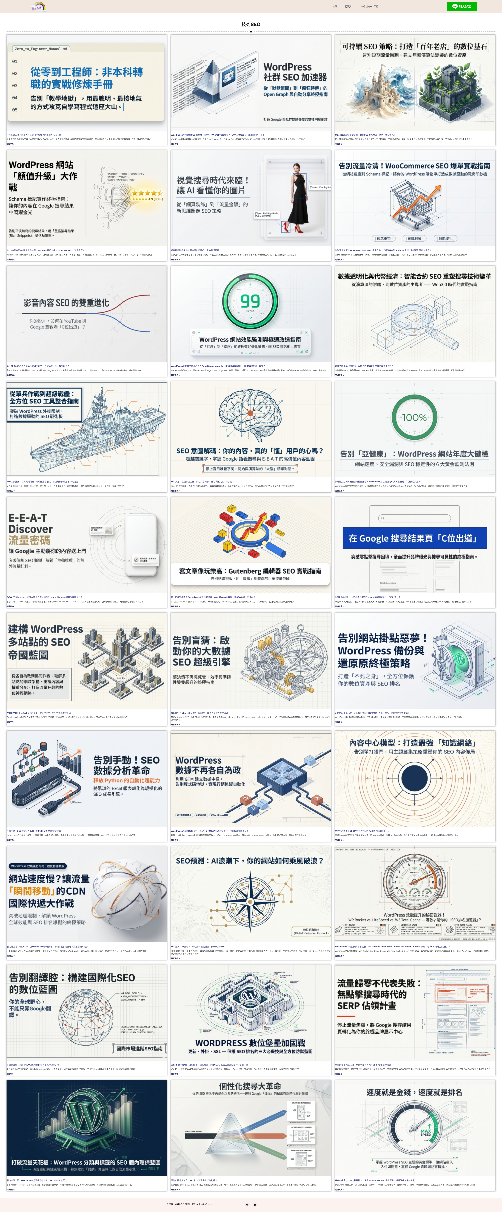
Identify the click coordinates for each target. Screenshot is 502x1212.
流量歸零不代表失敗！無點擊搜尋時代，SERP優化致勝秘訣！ (364, 1064)
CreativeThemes (205, 1204)
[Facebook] (247, 1205)
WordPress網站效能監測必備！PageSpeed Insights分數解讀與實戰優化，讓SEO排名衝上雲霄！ (218, 366)
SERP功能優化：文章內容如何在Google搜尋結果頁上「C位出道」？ (368, 597)
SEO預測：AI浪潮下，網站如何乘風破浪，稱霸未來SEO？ (198, 946)
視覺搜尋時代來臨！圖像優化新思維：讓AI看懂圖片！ (196, 250)
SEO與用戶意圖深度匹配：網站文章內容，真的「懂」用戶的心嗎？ (202, 481)
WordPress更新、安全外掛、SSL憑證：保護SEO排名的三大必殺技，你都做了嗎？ (210, 1064)
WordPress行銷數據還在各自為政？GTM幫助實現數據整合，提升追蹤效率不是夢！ (211, 831)
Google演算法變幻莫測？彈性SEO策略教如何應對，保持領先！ (365, 135)
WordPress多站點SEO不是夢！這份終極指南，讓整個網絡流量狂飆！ (40, 712)
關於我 (348, 6)
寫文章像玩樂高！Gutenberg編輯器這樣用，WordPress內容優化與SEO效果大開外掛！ (213, 597)
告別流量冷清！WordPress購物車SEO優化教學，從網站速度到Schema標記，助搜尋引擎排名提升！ (383, 250)
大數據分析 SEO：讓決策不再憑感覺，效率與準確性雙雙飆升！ (200, 712)
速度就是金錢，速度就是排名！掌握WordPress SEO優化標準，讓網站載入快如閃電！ (376, 1180)
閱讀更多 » (11, 144)
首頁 (335, 6)
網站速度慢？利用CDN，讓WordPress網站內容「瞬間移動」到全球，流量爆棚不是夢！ (48, 946)
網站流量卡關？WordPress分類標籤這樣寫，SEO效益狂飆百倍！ (38, 1180)
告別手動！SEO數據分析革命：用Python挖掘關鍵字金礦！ (35, 831)
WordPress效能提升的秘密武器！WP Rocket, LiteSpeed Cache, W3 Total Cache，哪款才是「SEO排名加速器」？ (392, 946)
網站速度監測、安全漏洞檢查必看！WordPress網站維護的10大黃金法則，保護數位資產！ (378, 481)
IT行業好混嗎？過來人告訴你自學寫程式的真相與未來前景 (34, 135)
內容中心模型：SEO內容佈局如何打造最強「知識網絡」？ (362, 831)
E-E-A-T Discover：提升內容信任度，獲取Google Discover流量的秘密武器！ (45, 597)
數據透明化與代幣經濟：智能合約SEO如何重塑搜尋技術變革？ (364, 366)
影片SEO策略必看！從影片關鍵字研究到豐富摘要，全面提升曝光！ (38, 366)
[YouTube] (255, 1205)
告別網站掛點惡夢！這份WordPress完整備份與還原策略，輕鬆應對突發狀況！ (372, 712)
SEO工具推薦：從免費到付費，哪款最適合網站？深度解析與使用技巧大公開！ (43, 481)
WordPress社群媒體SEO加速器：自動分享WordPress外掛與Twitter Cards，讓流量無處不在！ (217, 135)
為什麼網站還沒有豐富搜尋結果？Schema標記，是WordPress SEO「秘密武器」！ (47, 250)
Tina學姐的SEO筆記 (368, 6)
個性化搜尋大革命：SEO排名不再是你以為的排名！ (195, 1180)
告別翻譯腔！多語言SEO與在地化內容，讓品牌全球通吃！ (34, 1064)
